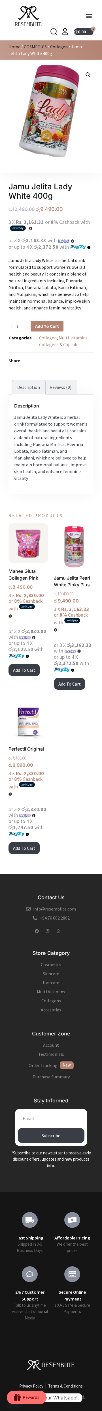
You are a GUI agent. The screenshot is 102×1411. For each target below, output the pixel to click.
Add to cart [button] (24, 670)
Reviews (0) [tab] (60, 387)
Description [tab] (28, 387)
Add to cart (47, 326)
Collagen (59, 46)
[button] (89, 15)
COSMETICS (35, 46)
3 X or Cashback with (26, 602)
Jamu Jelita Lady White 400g (40, 191)
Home (14, 46)
